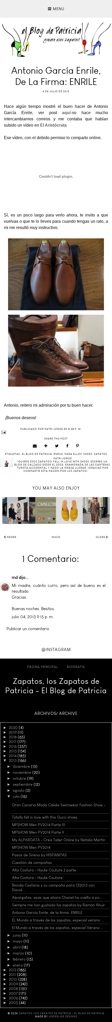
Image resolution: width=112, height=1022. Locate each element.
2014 (13, 755)
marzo (19, 953)
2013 (13, 760)
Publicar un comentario (28, 628)
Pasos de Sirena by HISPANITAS (39, 855)
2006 (14, 998)
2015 (13, 751)
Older (101, 537)
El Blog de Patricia (37, 454)
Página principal (42, 667)
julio (17, 796)
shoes (87, 454)
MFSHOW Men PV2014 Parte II (38, 832)
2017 (13, 741)
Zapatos (100, 454)
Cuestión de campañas (32, 862)
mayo (18, 941)
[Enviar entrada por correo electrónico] (56, 432)
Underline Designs (63, 1016)
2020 (14, 727)
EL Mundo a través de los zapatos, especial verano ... (58, 920)
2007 (14, 993)
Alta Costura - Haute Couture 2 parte (44, 870)
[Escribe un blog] (46, 446)
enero (18, 965)
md (15, 577)
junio (17, 935)
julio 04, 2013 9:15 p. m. (33, 616)
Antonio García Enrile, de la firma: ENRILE (47, 912)
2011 (13, 974)
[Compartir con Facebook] (67, 446)
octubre (20, 778)
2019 (13, 732)
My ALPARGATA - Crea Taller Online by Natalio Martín (58, 840)
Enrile (58, 454)
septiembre (23, 784)
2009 (14, 984)
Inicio (56, 537)
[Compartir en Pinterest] (78, 446)
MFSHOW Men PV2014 (31, 847)
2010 (13, 979)
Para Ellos (73, 454)
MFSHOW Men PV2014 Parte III (38, 824)
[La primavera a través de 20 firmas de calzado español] (69, 510)
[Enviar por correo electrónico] (34, 446)
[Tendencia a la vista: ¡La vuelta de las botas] (15, 510)
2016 (13, 746)
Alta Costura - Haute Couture (37, 877)
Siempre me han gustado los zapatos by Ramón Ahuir (58, 905)
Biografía (76, 667)
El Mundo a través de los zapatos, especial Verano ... (58, 927)
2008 (14, 988)
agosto (19, 790)
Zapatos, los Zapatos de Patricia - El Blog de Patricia (56, 686)
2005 (14, 1002)
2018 (13, 737)
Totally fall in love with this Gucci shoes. (45, 817)
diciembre (22, 766)
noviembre (22, 772)
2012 (13, 970)
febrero (20, 959)
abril (17, 947)
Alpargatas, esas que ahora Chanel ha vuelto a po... (57, 897)
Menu (58, 9)
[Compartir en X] (57, 446)
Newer (11, 537)
